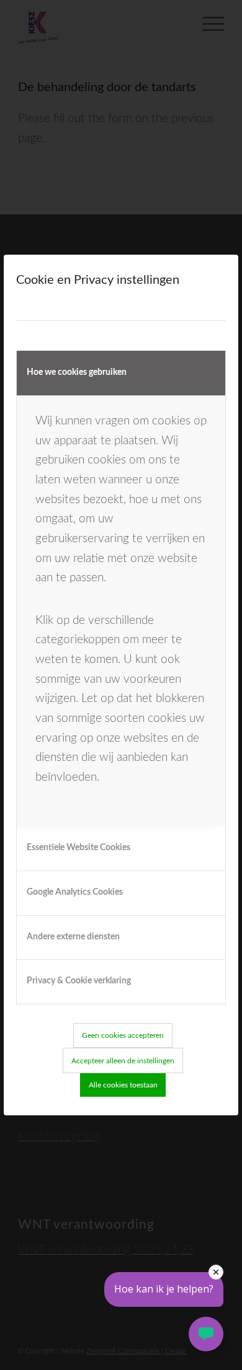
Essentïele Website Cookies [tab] (78, 847)
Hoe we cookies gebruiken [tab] (77, 372)
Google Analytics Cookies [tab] (75, 892)
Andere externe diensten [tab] (73, 937)
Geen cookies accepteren (123, 1035)
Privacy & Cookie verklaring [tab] (79, 981)
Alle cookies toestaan (123, 1085)
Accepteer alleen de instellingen (122, 1061)
